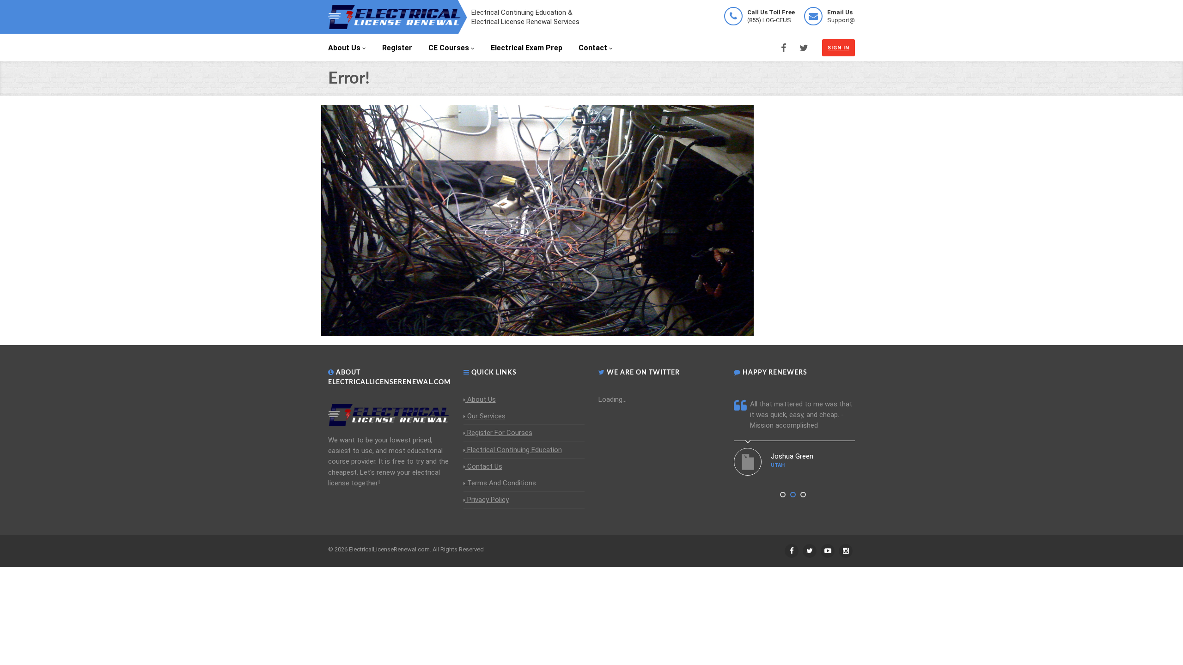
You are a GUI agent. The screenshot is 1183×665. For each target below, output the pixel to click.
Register (397, 47)
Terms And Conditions (501, 483)
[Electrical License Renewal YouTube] (828, 551)
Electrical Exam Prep (526, 47)
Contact (593, 47)
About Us (344, 47)
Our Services (486, 416)
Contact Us (484, 466)
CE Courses (448, 47)
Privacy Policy (488, 500)
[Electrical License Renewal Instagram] (846, 551)
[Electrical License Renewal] (397, 16)
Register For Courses (499, 433)
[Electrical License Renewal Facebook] (783, 48)
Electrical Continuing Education (514, 450)
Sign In (838, 48)
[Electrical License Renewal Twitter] (803, 48)
